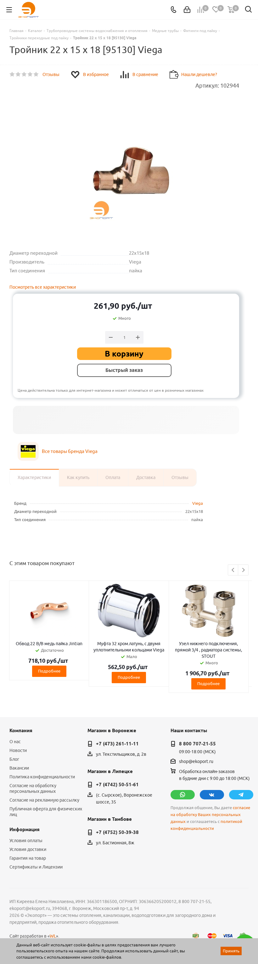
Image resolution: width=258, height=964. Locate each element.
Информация (24, 829)
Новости (18, 750)
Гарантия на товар (27, 858)
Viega (197, 503)
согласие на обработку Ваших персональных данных (210, 814)
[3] (24, 74)
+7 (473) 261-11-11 (117, 744)
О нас (15, 741)
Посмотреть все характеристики (42, 287)
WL (53, 936)
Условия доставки (27, 849)
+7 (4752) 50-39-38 (117, 832)
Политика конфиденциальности (42, 776)
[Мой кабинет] (187, 9)
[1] (12, 74)
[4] (30, 74)
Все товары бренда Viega (70, 451)
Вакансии (19, 768)
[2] (18, 74)
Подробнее (49, 670)
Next (243, 570)
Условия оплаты (25, 840)
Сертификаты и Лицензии (36, 866)
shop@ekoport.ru (196, 761)
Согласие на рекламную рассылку (44, 800)
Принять (231, 950)
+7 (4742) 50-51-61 (117, 784)
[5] (36, 74)
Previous (233, 570)
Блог (14, 759)
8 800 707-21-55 (197, 744)
